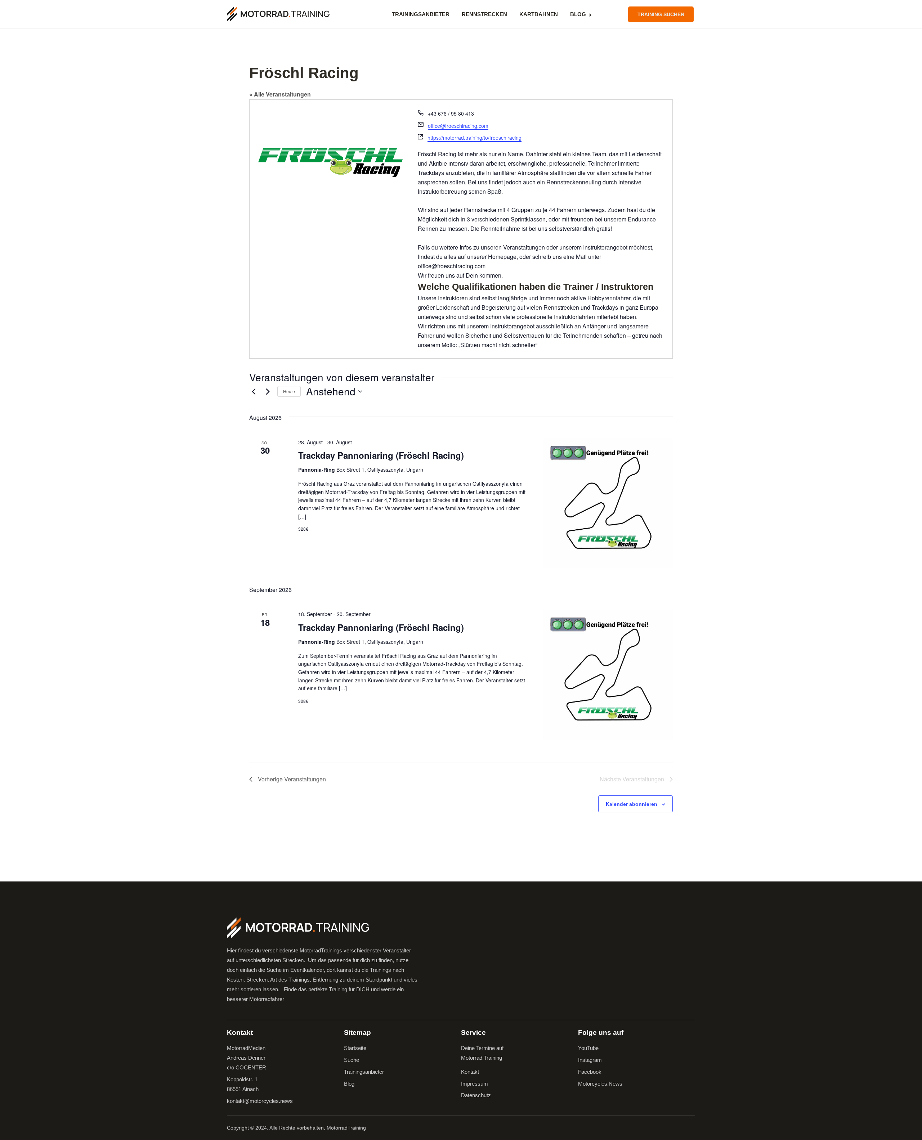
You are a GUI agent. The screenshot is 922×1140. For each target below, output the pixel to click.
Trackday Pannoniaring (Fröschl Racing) (381, 455)
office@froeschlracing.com (458, 125)
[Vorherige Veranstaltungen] (253, 391)
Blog (578, 14)
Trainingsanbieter (420, 14)
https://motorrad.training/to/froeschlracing (475, 137)
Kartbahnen (538, 14)
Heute (289, 391)
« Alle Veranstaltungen (280, 94)
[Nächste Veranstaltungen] (267, 391)
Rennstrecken (484, 14)
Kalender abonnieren (631, 804)
